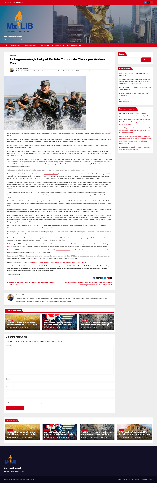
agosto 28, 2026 (13, 437)
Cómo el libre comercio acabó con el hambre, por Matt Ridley (22, 323)
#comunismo (41, 70)
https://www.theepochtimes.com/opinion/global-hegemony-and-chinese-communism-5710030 (59, 262)
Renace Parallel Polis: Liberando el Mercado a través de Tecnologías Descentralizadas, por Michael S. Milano (134, 122)
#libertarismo (71, 70)
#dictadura (48, 70)
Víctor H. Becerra (23, 68)
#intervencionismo (62, 70)
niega (87, 219)
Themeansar (32, 479)
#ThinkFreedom (58, 45)
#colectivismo (34, 70)
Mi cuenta (137, 479)
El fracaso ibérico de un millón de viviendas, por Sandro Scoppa (134, 433)
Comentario (9, 345)
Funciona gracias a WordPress (11, 479)
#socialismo (89, 70)
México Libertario (13, 36)
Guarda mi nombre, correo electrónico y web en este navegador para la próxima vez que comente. (36, 403)
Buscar (121, 54)
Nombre (8, 379)
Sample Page (144, 479)
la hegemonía (107, 133)
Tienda (150, 479)
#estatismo (54, 70)
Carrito (123, 479)
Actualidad (15, 45)
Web (7, 395)
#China (28, 70)
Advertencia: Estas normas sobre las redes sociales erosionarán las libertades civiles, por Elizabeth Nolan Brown (135, 130)
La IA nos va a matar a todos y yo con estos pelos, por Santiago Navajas (96, 324)
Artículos (45, 45)
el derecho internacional (63, 250)
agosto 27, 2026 (51, 437)
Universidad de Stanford (51, 174)
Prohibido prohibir (74, 45)
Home (119, 479)
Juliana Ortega (123, 128)
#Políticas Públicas (80, 70)
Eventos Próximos (30, 45)
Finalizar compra (130, 479)
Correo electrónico (11, 387)
